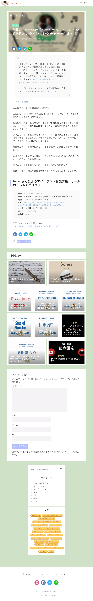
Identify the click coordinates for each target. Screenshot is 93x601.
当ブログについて (29, 574)
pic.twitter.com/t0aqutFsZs (33, 82)
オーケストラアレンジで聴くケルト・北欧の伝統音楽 (47, 548)
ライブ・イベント (40, 489)
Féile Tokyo (36, 515)
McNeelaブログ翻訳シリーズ (52, 515)
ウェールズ (39, 544)
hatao (27, 102)
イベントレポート (41, 541)
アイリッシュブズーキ (55, 534)
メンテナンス (39, 486)
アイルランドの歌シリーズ (40, 538)
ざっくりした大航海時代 (40, 525)
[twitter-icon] (49, 582)
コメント (17, 386)
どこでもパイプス (56, 525)
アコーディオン (56, 538)
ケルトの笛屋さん (40, 483)
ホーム (13, 15)
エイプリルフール (52, 544)
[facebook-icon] (43, 582)
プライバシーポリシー (62, 574)
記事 (35, 501)
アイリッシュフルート (38, 534)
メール (15, 425)
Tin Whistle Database (47, 518)
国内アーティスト (24, 241)
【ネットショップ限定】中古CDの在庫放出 (47, 521)
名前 (14, 415)
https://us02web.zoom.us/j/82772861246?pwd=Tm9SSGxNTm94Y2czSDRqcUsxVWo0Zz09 (41, 204)
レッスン (21, 15)
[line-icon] (56, 582)
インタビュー (54, 541)
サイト (15, 435)
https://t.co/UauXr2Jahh (42, 79)
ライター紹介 (45, 574)
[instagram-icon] (36, 582)
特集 (35, 498)
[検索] (61, 469)
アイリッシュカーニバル (52, 531)
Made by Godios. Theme (46, 595)
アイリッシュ (38, 531)
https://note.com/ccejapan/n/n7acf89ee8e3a (37, 226)
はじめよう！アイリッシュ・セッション (47, 528)
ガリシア (43, 551)
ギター (51, 551)
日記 (35, 495)
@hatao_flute (48, 70)
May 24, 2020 (48, 91)
